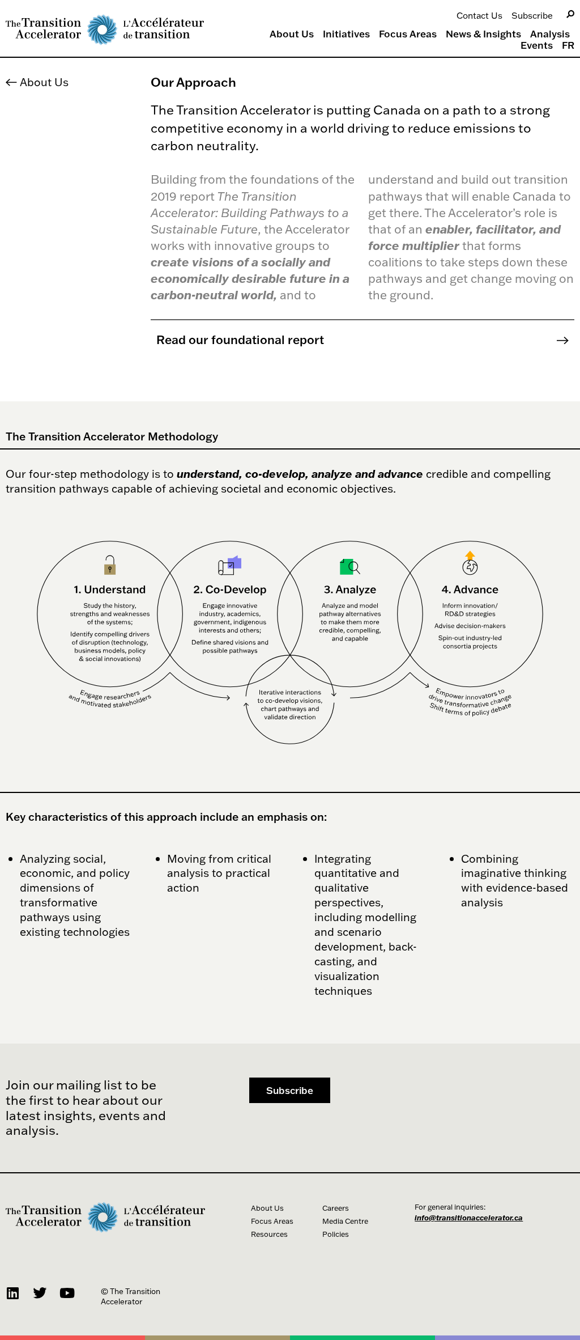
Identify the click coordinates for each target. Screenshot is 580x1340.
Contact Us (479, 15)
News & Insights (483, 34)
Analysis (550, 34)
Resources (269, 1234)
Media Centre (345, 1220)
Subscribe (532, 15)
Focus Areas (408, 34)
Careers (335, 1207)
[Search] (570, 14)
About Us (292, 34)
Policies (335, 1234)
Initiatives (346, 34)
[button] (289, 1090)
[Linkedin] (12, 1293)
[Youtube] (67, 1293)
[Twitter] (39, 1293)
